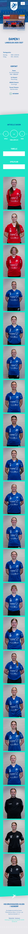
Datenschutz (11, 918)
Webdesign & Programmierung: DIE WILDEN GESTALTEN (14, 920)
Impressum (17, 918)
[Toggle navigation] (23, 3)
